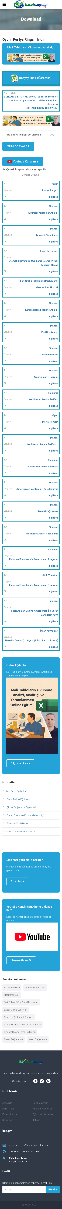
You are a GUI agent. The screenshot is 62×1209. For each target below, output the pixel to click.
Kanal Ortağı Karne (48, 511)
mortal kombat (50, 421)
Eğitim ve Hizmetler (43, 1114)
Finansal (53, 206)
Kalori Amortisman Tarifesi (43, 466)
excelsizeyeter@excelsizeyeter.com (28, 1145)
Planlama (53, 393)
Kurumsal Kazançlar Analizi (43, 212)
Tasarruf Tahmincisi (47, 235)
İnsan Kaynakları (49, 251)
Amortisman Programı (46, 377)
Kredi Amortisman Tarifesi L (42, 444)
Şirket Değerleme (37, 1039)
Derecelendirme (49, 354)
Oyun (55, 184)
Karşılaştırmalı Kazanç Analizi (41, 309)
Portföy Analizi (49, 332)
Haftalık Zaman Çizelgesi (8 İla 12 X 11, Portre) (31, 640)
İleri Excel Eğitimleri (16, 791)
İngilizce (53, 196)
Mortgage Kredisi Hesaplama (42, 533)
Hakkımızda (8, 1108)
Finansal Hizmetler (42, 1108)
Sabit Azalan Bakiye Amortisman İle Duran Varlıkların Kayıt (34, 612)
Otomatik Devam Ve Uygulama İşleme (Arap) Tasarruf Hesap (33, 262)
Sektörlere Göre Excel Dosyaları (21, 1002)
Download (7, 1120)
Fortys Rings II (50, 190)
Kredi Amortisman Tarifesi (43, 399)
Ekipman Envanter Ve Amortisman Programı (33, 559)
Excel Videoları (12, 987)
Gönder (52, 1189)
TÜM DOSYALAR (18, 146)
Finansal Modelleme (17, 823)
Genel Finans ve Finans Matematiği (25, 815)
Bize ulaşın (17, 881)
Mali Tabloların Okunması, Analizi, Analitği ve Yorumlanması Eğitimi (33, 47)
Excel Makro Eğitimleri (18, 799)
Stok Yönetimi (50, 575)
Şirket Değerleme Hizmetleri (21, 831)
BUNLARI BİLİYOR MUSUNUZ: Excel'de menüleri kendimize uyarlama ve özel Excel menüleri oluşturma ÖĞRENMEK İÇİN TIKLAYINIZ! (31, 102)
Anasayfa (7, 1103)
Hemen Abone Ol (21, 960)
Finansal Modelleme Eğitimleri (20, 1032)
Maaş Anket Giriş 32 (47, 287)
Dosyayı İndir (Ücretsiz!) (35, 78)
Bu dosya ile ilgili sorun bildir (24, 134)
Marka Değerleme (13, 1039)
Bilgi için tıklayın (20, 763)
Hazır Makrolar (11, 995)
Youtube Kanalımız (25, 161)
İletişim (36, 1120)
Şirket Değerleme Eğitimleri (21, 807)
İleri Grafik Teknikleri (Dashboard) (39, 281)
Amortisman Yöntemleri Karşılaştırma (37, 489)
